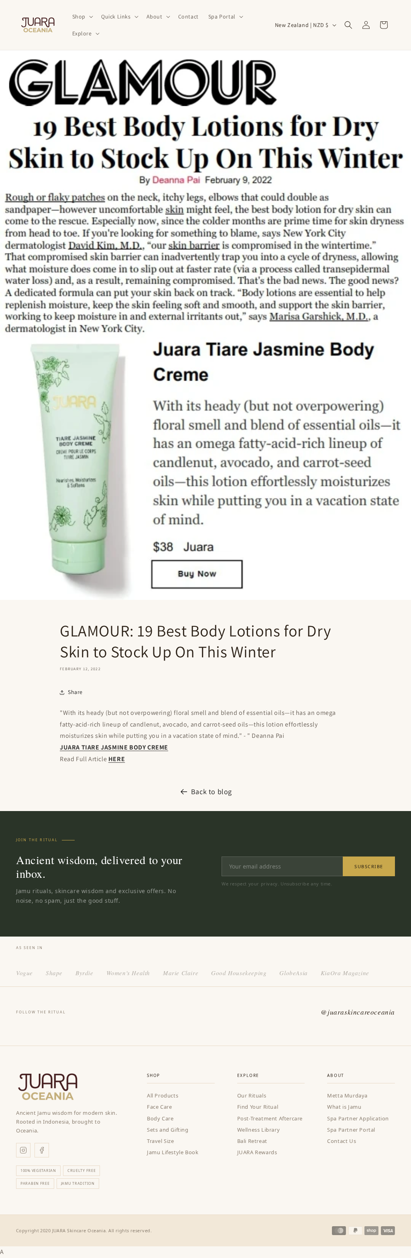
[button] (81, 16)
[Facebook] (42, 1150)
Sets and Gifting (168, 1129)
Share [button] (75, 692)
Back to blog (211, 791)
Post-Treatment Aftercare (270, 1118)
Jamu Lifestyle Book (172, 1152)
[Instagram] (23, 1150)
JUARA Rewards (257, 1152)
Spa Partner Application (358, 1118)
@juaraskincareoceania (358, 1012)
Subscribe (368, 866)
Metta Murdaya (347, 1095)
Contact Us (341, 1141)
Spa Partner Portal (351, 1129)
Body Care (160, 1118)
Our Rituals (252, 1095)
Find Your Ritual (258, 1106)
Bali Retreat (252, 1141)
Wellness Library (258, 1129)
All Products (162, 1095)
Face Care (159, 1106)
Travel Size (160, 1141)
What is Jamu (344, 1106)
